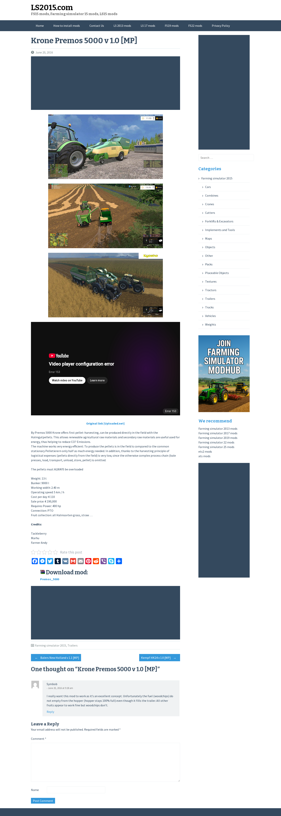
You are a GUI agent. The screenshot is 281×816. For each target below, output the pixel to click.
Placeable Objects (217, 273)
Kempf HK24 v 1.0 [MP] (158, 658)
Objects (210, 247)
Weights (210, 324)
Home (40, 26)
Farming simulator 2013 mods (217, 428)
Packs (209, 264)
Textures (211, 281)
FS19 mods (172, 26)
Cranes (209, 204)
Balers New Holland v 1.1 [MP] (57, 658)
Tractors (210, 290)
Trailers (72, 645)
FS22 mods (195, 26)
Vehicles (210, 316)
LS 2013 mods (122, 26)
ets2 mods (205, 451)
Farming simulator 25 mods (216, 447)
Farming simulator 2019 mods (217, 438)
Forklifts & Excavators (219, 221)
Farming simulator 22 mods (216, 442)
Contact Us (96, 26)
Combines (211, 195)
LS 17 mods (148, 26)
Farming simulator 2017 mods (217, 433)
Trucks (209, 307)
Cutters (210, 213)
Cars (208, 187)
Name (35, 790)
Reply (50, 712)
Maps (208, 238)
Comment (38, 739)
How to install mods (66, 26)
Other (209, 256)
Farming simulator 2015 (50, 645)
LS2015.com (52, 7)
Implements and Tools (220, 230)
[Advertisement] (106, 83)
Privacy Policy (221, 26)
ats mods (204, 456)
